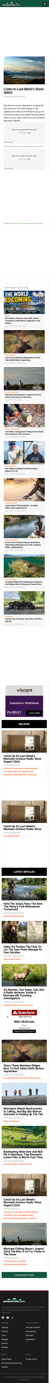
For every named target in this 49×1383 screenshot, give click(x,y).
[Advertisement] (24, 33)
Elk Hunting (9, 1078)
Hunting (21, 1005)
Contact (5, 1367)
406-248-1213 (24, 1028)
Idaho (6, 916)
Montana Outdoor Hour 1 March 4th (32, 146)
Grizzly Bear (9, 959)
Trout (4, 1335)
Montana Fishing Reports (15, 775)
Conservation (10, 1005)
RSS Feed (29, 1335)
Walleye (5, 1339)
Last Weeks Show (25, 772)
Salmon (5, 1343)
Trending (32, 775)
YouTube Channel (33, 1327)
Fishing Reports (30, 768)
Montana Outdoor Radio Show (12, 146)
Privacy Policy (31, 1359)
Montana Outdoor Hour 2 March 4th (32, 223)
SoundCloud (31, 1331)
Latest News (7, 1359)
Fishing (22, 1261)
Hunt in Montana (11, 1121)
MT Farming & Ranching (12, 1363)
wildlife (29, 1005)
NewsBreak (30, 1339)
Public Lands (18, 1164)
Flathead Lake (10, 772)
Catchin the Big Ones (13, 768)
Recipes (5, 1347)
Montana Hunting (32, 1078)
